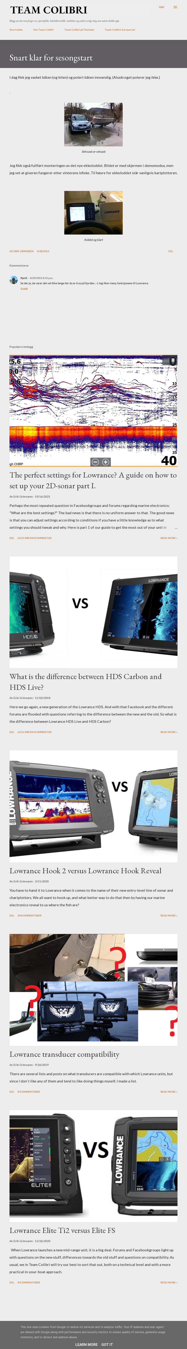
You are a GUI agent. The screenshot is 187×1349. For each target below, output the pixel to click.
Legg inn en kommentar (34, 537)
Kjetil (23, 277)
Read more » (169, 537)
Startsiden (16, 29)
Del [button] (170, 251)
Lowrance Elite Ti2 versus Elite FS (62, 1230)
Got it (107, 1344)
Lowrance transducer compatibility (64, 1054)
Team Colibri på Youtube (79, 29)
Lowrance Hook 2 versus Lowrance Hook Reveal (85, 870)
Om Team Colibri (43, 29)
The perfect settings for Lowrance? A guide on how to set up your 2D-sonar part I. (93, 480)
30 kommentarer (29, 915)
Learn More (86, 1344)
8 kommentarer (29, 1091)
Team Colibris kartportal (120, 29)
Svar (24, 288)
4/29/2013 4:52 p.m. (41, 277)
